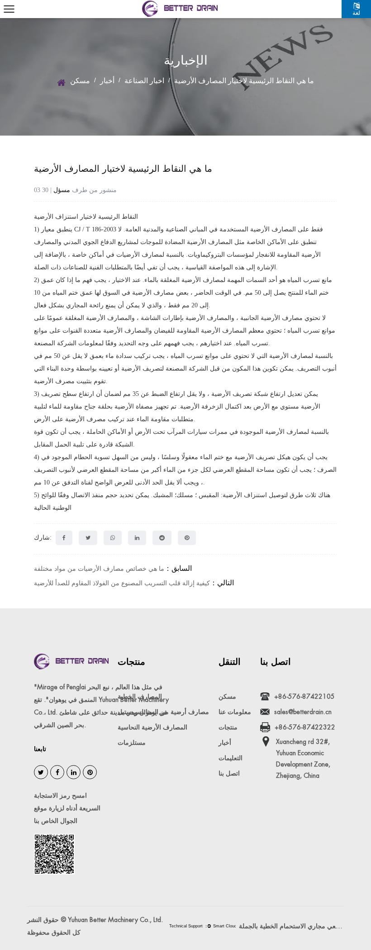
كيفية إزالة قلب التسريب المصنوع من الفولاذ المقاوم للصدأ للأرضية (122, 583)
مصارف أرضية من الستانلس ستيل (163, 712)
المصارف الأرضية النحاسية (152, 727)
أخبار (107, 81)
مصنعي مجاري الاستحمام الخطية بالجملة (291, 926)
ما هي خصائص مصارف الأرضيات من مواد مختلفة (99, 568)
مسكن (80, 81)
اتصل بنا (229, 773)
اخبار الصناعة (144, 81)
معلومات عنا (235, 712)
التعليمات (231, 758)
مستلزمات (132, 742)
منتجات (228, 727)
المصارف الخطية (140, 696)
